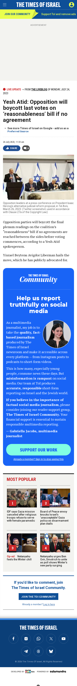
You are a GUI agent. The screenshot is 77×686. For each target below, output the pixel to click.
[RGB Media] (30, 671)
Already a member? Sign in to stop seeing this (38, 459)
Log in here (49, 604)
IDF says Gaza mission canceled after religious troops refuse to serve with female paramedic (21, 516)
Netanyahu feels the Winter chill (19, 558)
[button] (71, 4)
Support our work (38, 449)
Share (13, 148)
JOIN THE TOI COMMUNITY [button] (38, 596)
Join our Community (17, 14)
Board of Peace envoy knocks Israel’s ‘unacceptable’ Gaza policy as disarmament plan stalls (54, 517)
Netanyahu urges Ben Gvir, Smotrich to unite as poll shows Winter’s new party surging (53, 561)
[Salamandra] (58, 671)
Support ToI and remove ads (58, 14)
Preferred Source (18, 131)
